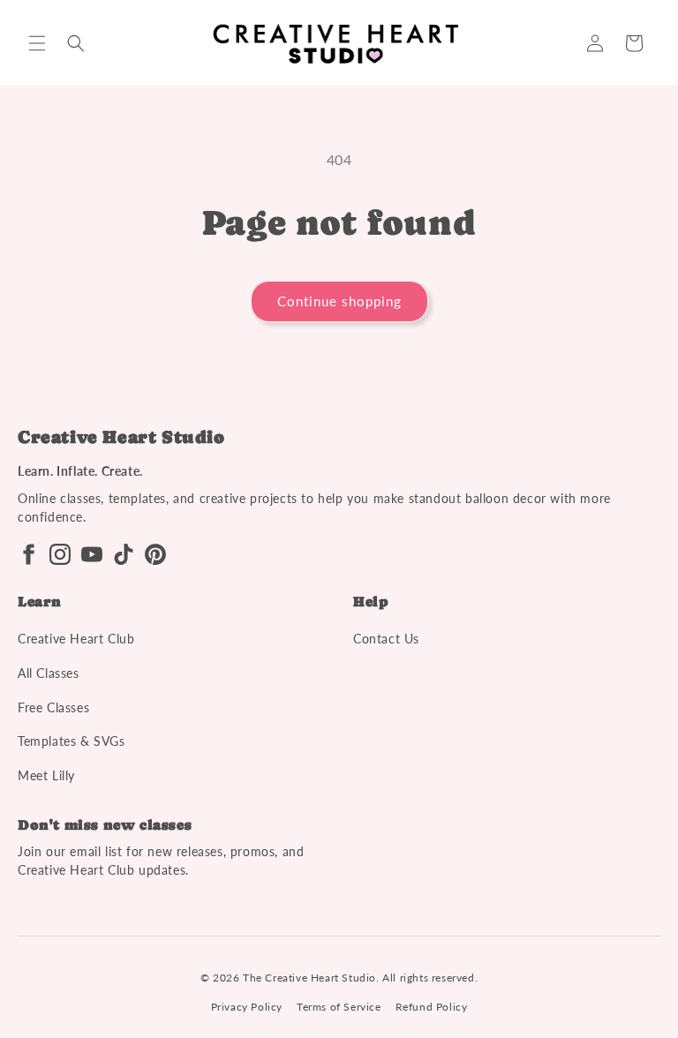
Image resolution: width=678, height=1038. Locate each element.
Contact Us (386, 638)
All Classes (48, 673)
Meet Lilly (46, 775)
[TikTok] (123, 554)
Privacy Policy (246, 1006)
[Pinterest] (155, 554)
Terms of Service (339, 1006)
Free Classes (53, 707)
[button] (37, 43)
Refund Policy (432, 1006)
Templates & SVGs (71, 740)
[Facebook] (28, 554)
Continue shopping (339, 301)
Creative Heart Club (76, 638)
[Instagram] (60, 554)
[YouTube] (91, 554)
